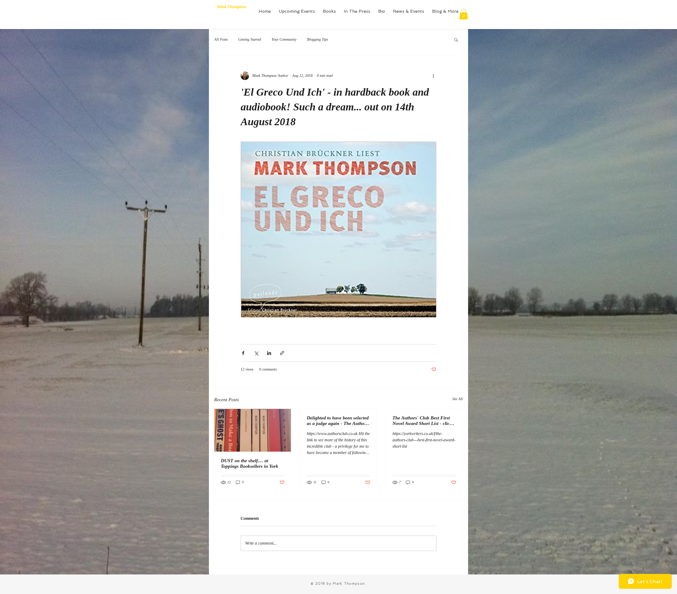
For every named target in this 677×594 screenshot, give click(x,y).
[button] (463, 14)
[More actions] (433, 76)
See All (457, 399)
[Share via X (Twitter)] (256, 353)
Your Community (284, 39)
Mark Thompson (231, 6)
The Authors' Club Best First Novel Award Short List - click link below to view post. (422, 420)
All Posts (221, 39)
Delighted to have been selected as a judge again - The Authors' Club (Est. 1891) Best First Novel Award (338, 420)
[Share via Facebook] (243, 353)
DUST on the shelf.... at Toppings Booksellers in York (249, 463)
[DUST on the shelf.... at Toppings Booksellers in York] (252, 430)
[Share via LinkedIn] (269, 353)
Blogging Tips (317, 39)
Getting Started (249, 39)
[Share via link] (282, 353)
